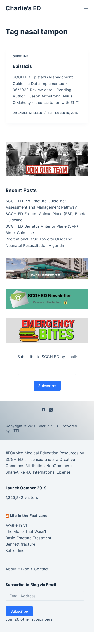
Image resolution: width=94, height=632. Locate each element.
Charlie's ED (23, 8)
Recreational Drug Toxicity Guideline (39, 239)
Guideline (20, 56)
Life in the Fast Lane (28, 515)
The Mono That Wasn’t (26, 531)
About (11, 569)
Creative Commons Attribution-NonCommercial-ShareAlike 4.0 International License (41, 466)
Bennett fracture (20, 544)
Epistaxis (22, 66)
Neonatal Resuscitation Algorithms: (37, 245)
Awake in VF (17, 525)
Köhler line (15, 550)
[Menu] (86, 8)
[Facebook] (43, 410)
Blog (25, 569)
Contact (41, 569)
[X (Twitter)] (51, 410)
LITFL (15, 430)
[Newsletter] (47, 159)
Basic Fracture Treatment (28, 537)
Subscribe (19, 611)
